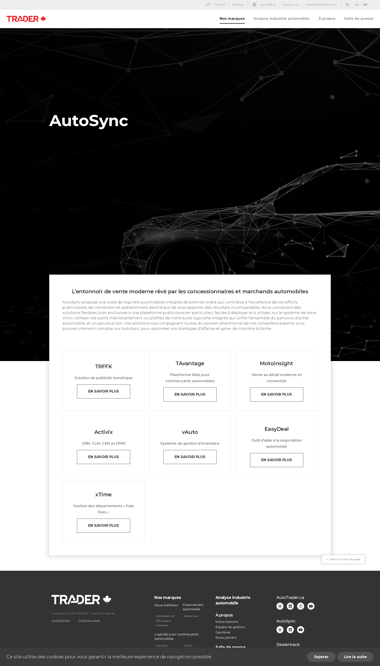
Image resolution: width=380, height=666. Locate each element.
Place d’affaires (166, 605)
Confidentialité (60, 620)
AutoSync (161, 645)
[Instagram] (300, 606)
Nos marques (232, 19)
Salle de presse (358, 19)
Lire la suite (355, 657)
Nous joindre (226, 638)
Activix (188, 645)
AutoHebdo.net (165, 616)
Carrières (223, 632)
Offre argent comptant (163, 623)
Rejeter (321, 657)
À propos (326, 19)
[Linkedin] (290, 606)
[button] (103, 391)
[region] (190, 657)
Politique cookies (89, 620)
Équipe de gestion (230, 627)
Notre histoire (227, 622)
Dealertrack (191, 616)
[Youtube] (310, 606)
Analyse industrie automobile (282, 19)
